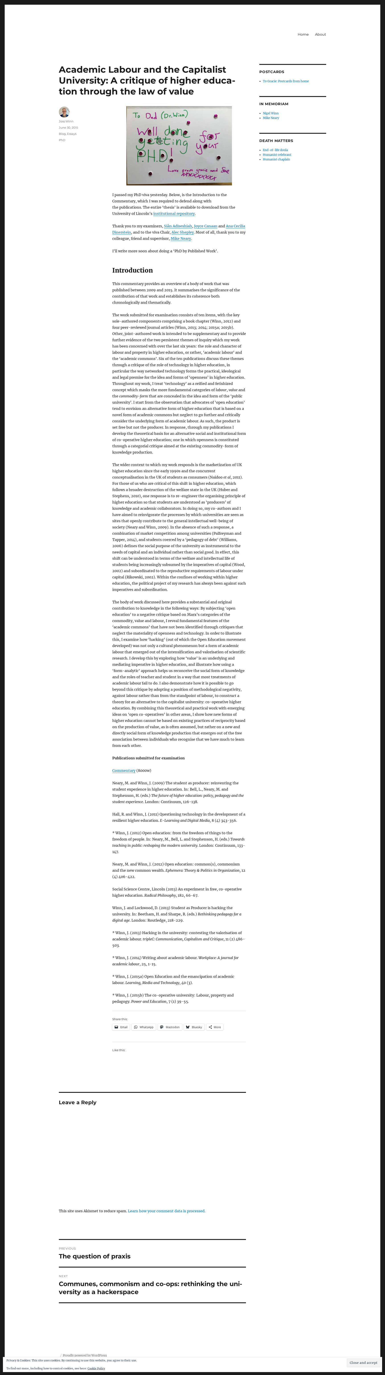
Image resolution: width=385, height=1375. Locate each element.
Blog (62, 134)
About (320, 34)
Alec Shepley (183, 232)
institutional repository (174, 213)
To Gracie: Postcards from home (286, 81)
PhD (62, 140)
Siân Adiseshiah (178, 226)
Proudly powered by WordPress (85, 1355)
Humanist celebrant (277, 155)
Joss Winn (66, 121)
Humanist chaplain (276, 159)
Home (303, 34)
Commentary (123, 770)
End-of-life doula (275, 150)
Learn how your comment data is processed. (166, 1211)
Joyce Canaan (205, 226)
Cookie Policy (96, 1368)
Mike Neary (181, 238)
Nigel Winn (271, 113)
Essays (71, 134)
